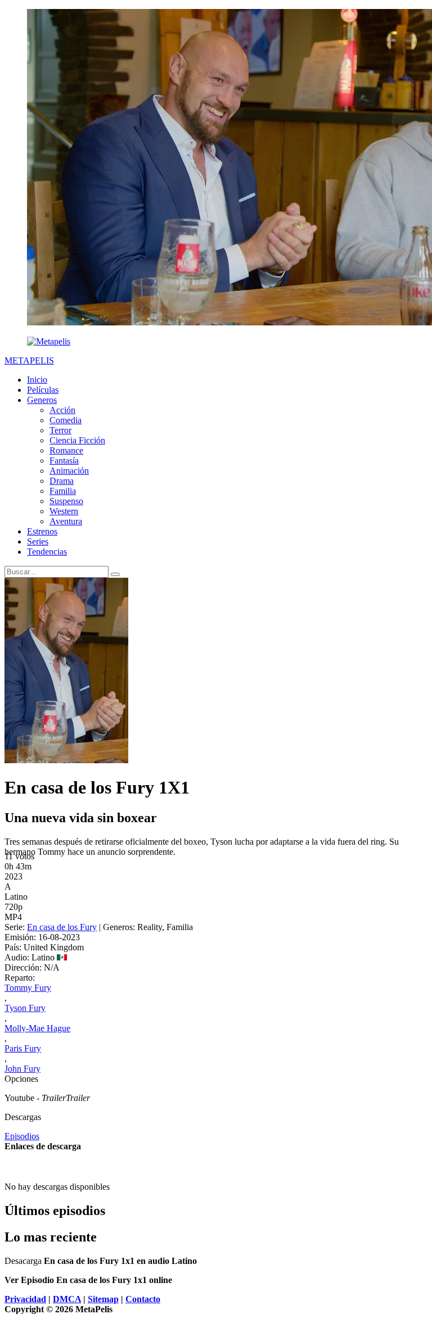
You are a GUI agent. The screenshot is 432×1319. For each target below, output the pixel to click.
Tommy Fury (27, 987)
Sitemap (103, 1299)
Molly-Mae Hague (37, 1028)
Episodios (21, 1136)
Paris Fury (22, 1048)
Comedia (66, 420)
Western (64, 511)
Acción (62, 410)
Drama (62, 481)
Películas (42, 390)
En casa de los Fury (62, 927)
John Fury (22, 1068)
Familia (63, 491)
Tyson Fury (25, 1008)
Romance (66, 450)
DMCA (67, 1299)
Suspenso (66, 501)
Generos (42, 400)
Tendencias (47, 551)
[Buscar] (115, 574)
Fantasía (64, 460)
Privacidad (25, 1299)
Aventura (66, 521)
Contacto (142, 1299)
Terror (60, 430)
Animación (69, 470)
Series (37, 541)
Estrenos (42, 531)
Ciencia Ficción (77, 440)
